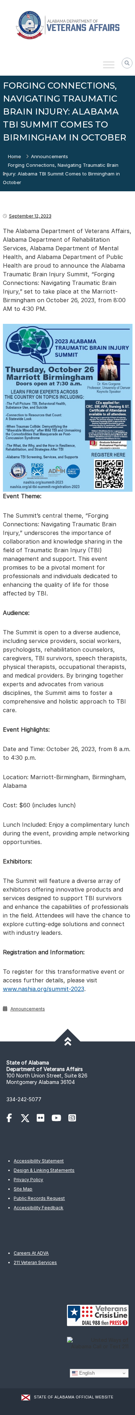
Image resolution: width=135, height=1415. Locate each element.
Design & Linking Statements (44, 1170)
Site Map (23, 1189)
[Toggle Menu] (108, 65)
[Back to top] (67, 1041)
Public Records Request (39, 1198)
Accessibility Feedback (38, 1207)
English (86, 1373)
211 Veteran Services (35, 1262)
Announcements (49, 156)
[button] (127, 63)
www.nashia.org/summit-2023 (43, 988)
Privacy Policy (28, 1179)
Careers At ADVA (31, 1253)
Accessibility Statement (39, 1161)
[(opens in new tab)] (12, 1119)
